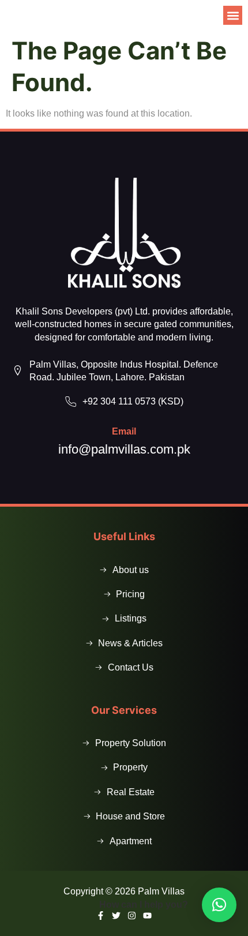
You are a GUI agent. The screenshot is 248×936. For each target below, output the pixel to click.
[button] (232, 15)
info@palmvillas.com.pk (124, 449)
